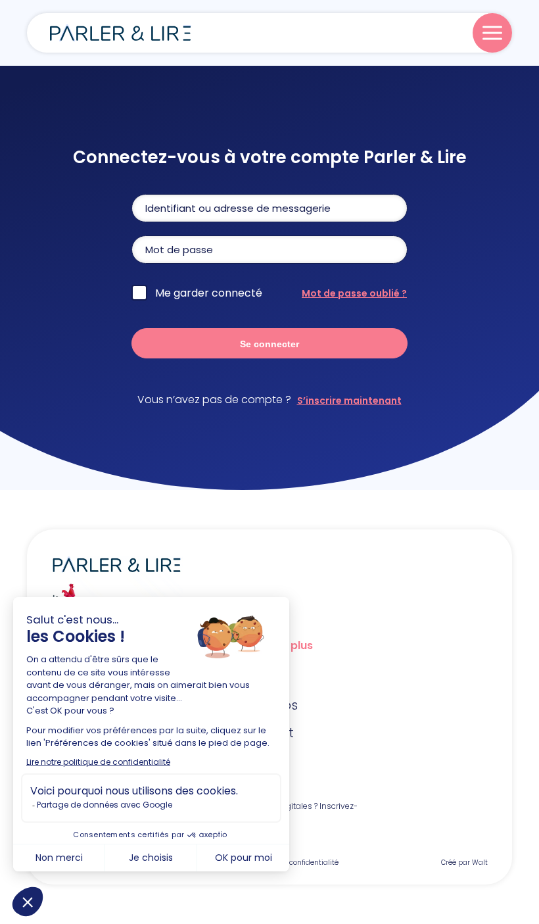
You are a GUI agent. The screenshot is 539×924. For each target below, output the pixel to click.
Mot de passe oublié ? (354, 293)
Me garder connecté (208, 293)
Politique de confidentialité (293, 862)
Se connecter (269, 344)
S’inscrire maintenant (349, 400)
